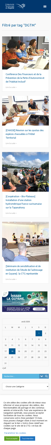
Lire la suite (10, 87)
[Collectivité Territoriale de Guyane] (15, 6)
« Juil (4, 368)
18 (12, 351)
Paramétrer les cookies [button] (15, 432)
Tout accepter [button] (12, 438)
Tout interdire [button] (27, 438)
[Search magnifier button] (46, 376)
